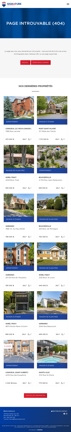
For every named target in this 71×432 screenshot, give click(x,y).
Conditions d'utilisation (33, 427)
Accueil (25, 62)
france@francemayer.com (17, 419)
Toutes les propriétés (35, 395)
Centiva (39, 429)
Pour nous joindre (41, 62)
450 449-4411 (11, 417)
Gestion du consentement (48, 427)
